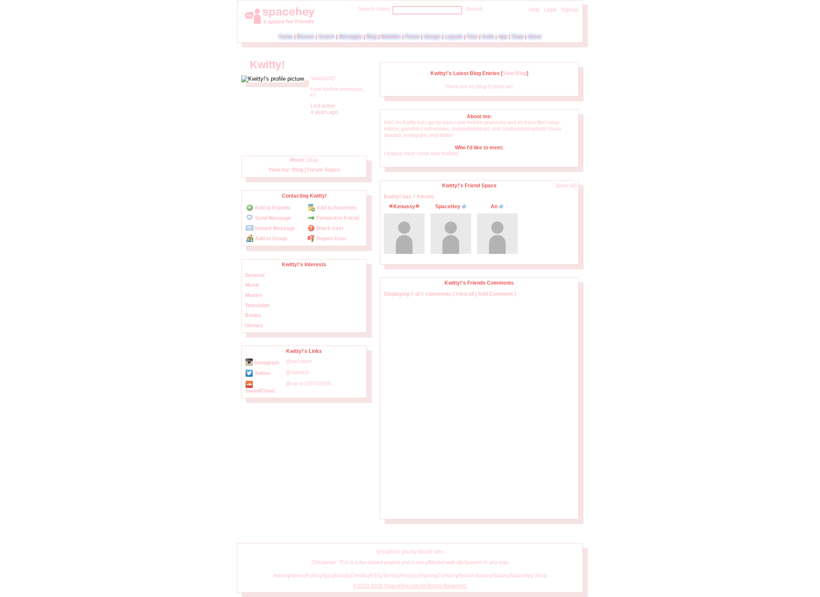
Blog (371, 37)
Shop (517, 37)
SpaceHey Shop (528, 576)
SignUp (569, 10)
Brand (341, 576)
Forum (412, 37)
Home (286, 37)
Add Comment (495, 294)
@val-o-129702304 (308, 384)
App (502, 37)
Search (474, 9)
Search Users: (374, 9)
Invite (488, 37)
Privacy (407, 576)
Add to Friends (272, 208)
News (296, 576)
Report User (330, 239)
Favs (472, 37)
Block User (329, 228)
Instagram (266, 363)
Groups (432, 37)
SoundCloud (260, 391)
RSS (374, 576)
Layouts (454, 37)
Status (499, 576)
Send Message (272, 218)
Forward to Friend (337, 218)
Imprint (427, 576)
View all (465, 294)
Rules (312, 576)
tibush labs (430, 552)
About (534, 37)
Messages (351, 37)
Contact (446, 576)
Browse (305, 37)
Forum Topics (323, 170)
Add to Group (270, 239)
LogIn (550, 10)
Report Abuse (473, 576)
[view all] (566, 186)
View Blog (515, 73)
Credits (358, 576)
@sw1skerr (299, 361)
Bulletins (391, 37)
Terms (390, 576)
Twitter (262, 373)
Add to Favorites (336, 208)
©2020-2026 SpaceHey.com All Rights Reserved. (410, 586)
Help (534, 10)
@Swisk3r (297, 373)
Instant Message (274, 228)
